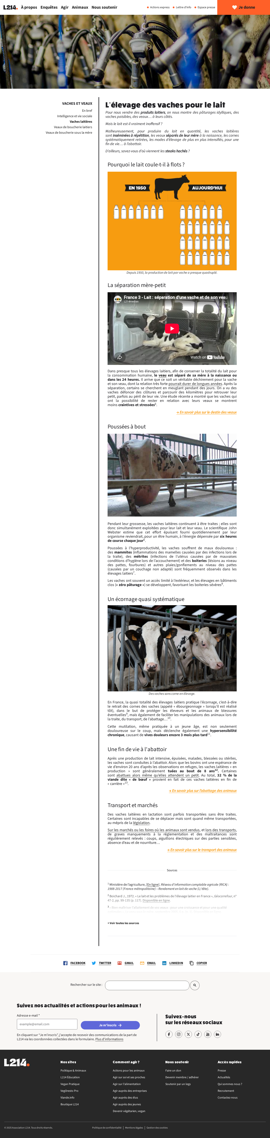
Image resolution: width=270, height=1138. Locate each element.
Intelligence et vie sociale (74, 116)
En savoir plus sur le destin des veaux (208, 412)
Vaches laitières (81, 121)
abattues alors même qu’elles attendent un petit (157, 775)
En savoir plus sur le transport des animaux (203, 850)
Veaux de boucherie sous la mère (69, 132)
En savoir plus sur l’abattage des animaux (204, 791)
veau (162, 375)
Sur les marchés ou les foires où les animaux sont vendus (154, 830)
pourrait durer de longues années (195, 383)
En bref (87, 110)
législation (141, 822)
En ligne (152, 884)
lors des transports (220, 830)
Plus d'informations (109, 1039)
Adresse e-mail (28, 1015)
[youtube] (207, 1034)
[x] (188, 1034)
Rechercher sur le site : (86, 984)
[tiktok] (198, 1034)
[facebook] (169, 1034)
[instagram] (178, 1034)
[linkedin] (217, 1034)
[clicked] (195, 985)
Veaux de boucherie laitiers (73, 127)
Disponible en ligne (156, 900)
